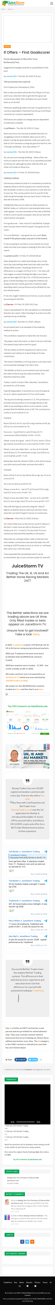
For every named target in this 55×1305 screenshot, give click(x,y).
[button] (27, 1104)
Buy (15, 1282)
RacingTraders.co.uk (21, 809)
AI (11, 1028)
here (36, 634)
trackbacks (28, 1070)
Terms (45, 1282)
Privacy (37, 1282)
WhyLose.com (45, 1293)
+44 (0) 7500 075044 (38, 1299)
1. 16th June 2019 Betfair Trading (16, 1126)
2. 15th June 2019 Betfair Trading (16, 1131)
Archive (7, 46)
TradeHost (18, 645)
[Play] (8, 1122)
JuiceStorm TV (12, 677)
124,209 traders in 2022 (17, 680)
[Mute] (43, 1122)
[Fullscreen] (47, 1122)
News (21, 1282)
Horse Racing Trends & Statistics (31, 1216)
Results (29, 1282)
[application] (27, 1104)
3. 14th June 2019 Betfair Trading (16, 1137)
